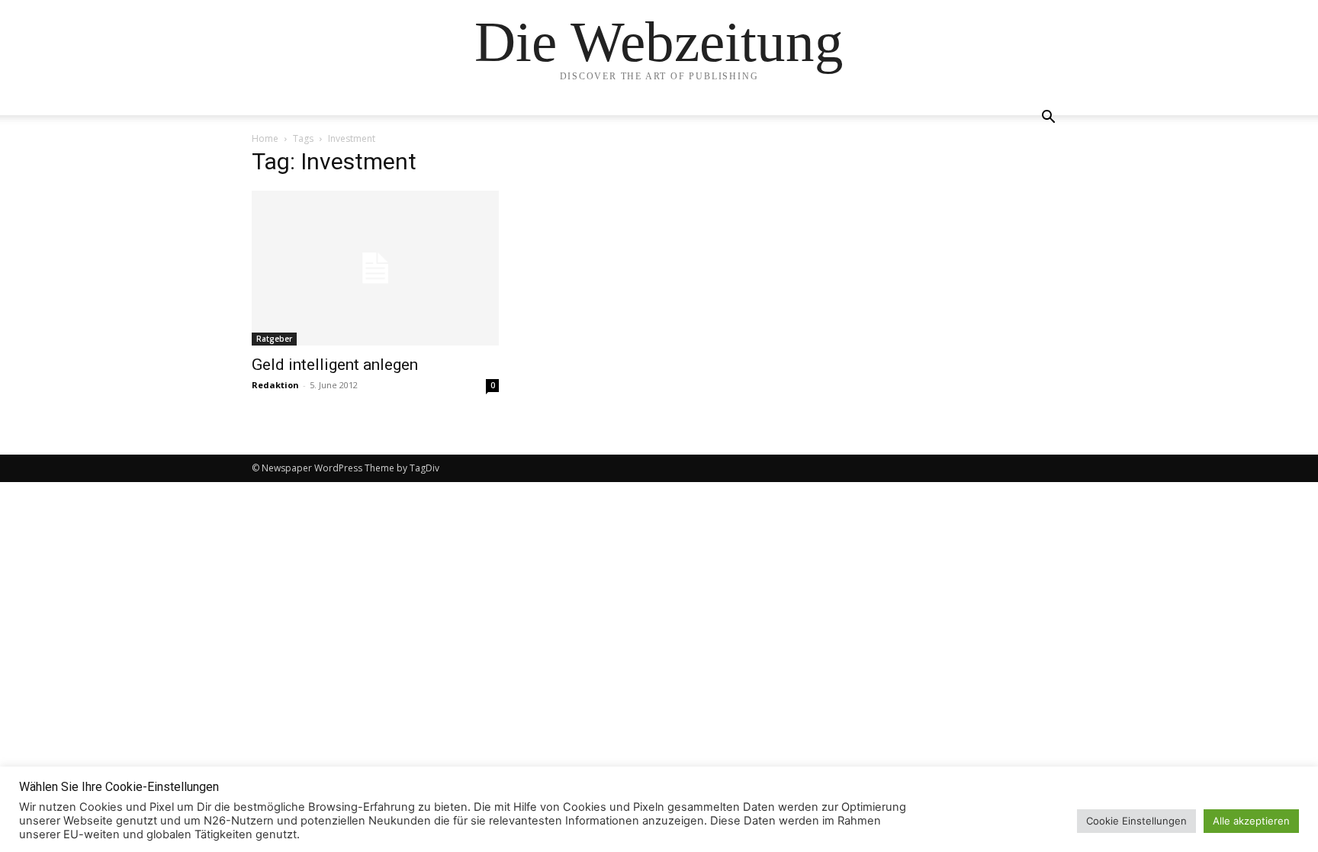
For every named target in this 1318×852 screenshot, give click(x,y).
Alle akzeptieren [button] (1251, 821)
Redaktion (275, 385)
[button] (1048, 118)
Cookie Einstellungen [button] (1136, 821)
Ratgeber (274, 338)
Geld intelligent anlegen (335, 364)
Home (265, 138)
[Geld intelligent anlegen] (375, 268)
